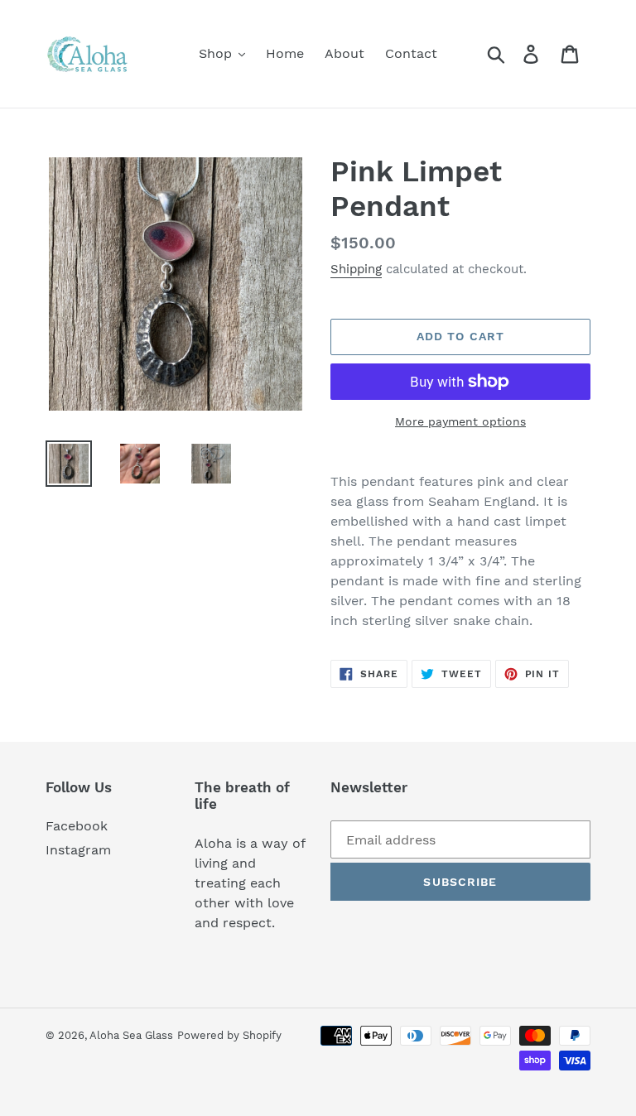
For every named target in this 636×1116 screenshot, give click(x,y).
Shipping (356, 269)
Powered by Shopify (229, 1035)
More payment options (460, 421)
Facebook (77, 826)
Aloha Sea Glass (131, 1035)
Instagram (78, 850)
